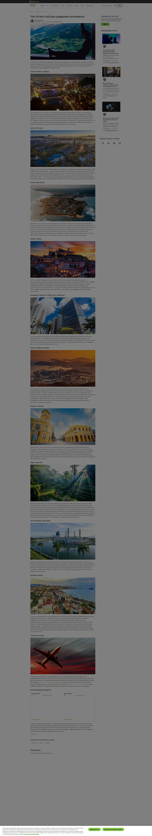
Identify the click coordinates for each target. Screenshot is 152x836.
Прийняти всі (94, 829)
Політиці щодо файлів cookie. (31, 834)
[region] (76, 831)
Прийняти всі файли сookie (113, 829)
